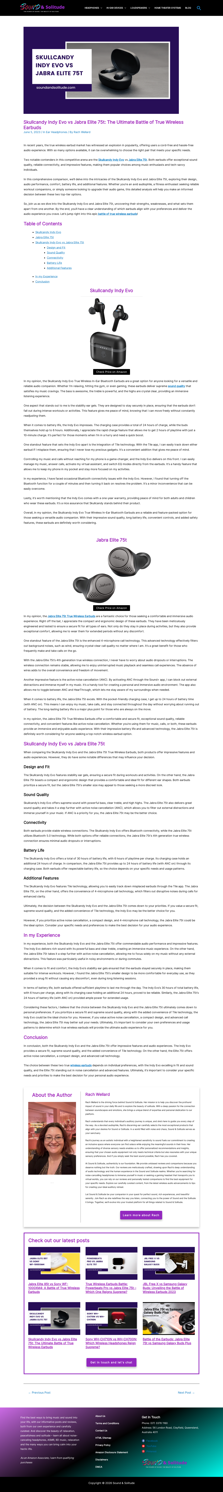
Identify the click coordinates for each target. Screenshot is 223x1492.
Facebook (152, 1440)
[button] (199, 8)
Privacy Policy (102, 1445)
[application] (100, 8)
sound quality (176, 386)
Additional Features (59, 268)
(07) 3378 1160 (159, 1423)
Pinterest (151, 1451)
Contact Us (101, 1430)
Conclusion (42, 281)
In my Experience (46, 276)
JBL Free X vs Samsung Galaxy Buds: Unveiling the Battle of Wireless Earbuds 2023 (165, 1288)
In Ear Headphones (55, 132)
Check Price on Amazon (111, 371)
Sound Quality (56, 252)
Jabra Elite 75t (137, 159)
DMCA (98, 1466)
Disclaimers (101, 1459)
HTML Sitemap (103, 1437)
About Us (100, 1416)
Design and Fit (56, 247)
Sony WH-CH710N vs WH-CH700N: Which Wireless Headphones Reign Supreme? (111, 1343)
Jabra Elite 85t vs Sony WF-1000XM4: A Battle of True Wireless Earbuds (54, 1288)
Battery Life (54, 262)
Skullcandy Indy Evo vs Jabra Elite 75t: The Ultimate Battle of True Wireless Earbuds (52, 1343)
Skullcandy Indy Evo (48, 232)
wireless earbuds (81, 1065)
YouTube (151, 1446)
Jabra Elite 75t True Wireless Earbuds (71, 616)
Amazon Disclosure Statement (111, 1452)
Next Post (186, 1392)
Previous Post (39, 1392)
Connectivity (55, 257)
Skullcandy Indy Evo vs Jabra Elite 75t (59, 242)
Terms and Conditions (107, 1423)
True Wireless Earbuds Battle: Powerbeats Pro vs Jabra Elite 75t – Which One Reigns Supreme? (111, 1288)
